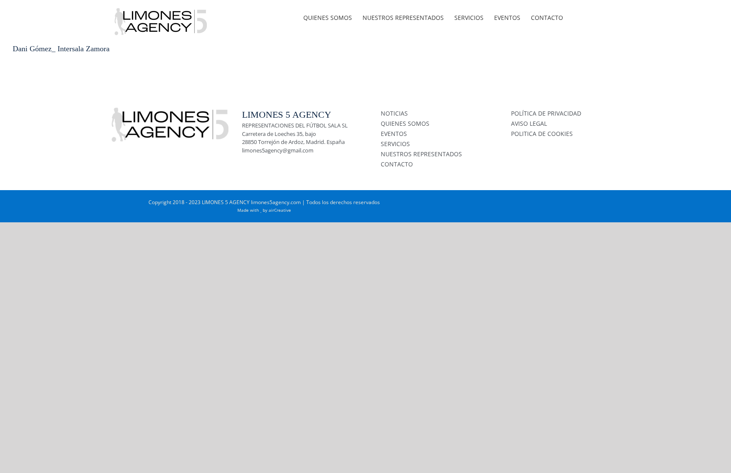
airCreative (280, 210)
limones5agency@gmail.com (277, 150)
